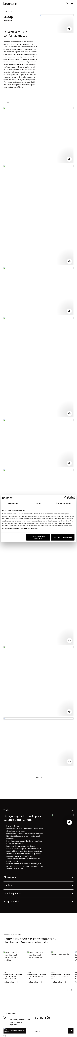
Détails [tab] (38, 503)
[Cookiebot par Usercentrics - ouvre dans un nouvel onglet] (66, 497)
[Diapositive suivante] (71, 990)
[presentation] (38, 810)
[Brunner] (10, 3)
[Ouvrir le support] (70, 1031)
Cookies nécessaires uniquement (38, 537)
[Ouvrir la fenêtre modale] (56, 23)
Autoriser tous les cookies (63, 537)
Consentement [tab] (13, 503)
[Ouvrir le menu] (71, 3)
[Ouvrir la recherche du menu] (67, 3)
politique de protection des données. (24, 528)
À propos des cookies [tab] (63, 503)
